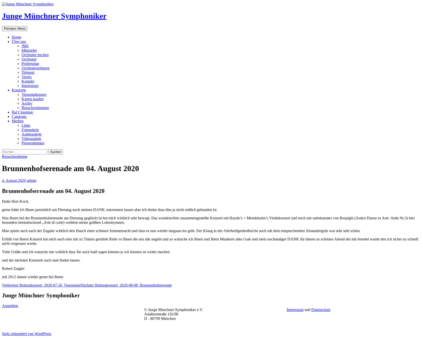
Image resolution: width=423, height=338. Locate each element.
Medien (18, 121)
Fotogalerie (30, 130)
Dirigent (28, 72)
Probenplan (30, 64)
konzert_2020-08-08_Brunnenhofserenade (126, 285)
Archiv (27, 103)
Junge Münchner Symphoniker (54, 16)
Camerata (19, 116)
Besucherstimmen (35, 108)
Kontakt (28, 81)
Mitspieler (29, 50)
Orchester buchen (35, 55)
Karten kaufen (33, 99)
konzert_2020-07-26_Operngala (41, 285)
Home (16, 37)
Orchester (29, 59)
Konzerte (19, 90)
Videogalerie (31, 139)
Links (26, 125)
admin (31, 180)
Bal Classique (22, 112)
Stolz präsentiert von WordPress (26, 334)
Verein (27, 77)
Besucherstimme (14, 156)
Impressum (30, 86)
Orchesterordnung (35, 68)
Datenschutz (320, 310)
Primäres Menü (14, 28)
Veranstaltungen (34, 94)
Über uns (19, 41)
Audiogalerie (32, 134)
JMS (25, 46)
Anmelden (10, 306)
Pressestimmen (33, 143)
